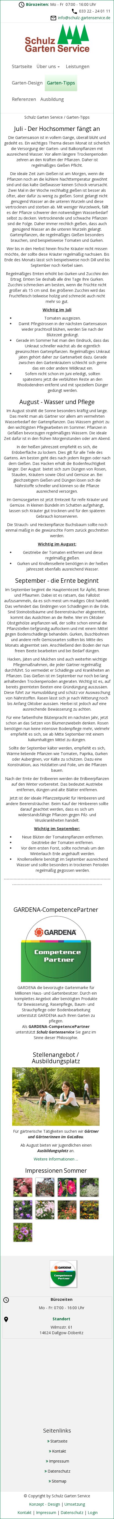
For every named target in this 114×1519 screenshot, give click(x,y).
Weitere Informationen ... (56, 1159)
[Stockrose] (67, 1187)
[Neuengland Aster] (23, 1232)
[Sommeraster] (67, 1210)
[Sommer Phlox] (45, 1210)
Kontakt (24, 1512)
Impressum (46, 1512)
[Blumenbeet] (89, 1187)
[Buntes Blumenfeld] (89, 1210)
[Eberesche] (45, 1187)
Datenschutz (72, 1512)
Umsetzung (74, 1504)
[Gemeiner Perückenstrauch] (23, 1187)
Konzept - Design (44, 1504)
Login (93, 1512)
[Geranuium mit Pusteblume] (23, 1210)
